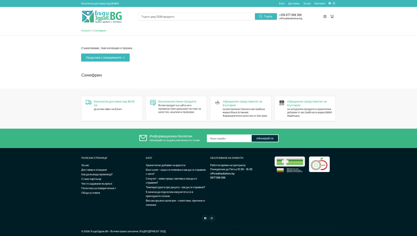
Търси (268, 16)
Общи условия (90, 192)
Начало (85, 30)
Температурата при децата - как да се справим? (175, 187)
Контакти (320, 3)
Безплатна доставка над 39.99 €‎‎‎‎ (100, 3)
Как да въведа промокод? (97, 174)
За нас (307, 3)
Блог (282, 3)
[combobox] (207, 16)
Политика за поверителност (98, 188)
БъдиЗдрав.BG (99, 231)
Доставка (294, 3)
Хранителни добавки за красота (165, 165)
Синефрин (99, 30)
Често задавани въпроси (96, 183)
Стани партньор (91, 178)
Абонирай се (264, 138)
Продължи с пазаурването (104, 57)
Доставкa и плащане (94, 169)
